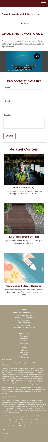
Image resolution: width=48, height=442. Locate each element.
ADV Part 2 (5, 433)
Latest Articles (24, 352)
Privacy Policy (6, 437)
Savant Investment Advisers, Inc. (21, 14)
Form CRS (8, 359)
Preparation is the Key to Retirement (24, 286)
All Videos (24, 354)
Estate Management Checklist (24, 237)
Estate (24, 340)
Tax (24, 345)
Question (7, 115)
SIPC (40, 402)
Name (7, 87)
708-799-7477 (25, 23)
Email (7, 101)
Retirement (24, 336)
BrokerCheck (5, 365)
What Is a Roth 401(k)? (24, 187)
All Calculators (24, 357)
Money (24, 347)
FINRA (36, 402)
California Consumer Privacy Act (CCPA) (18, 389)
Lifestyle (24, 350)
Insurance (24, 343)
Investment (24, 338)
